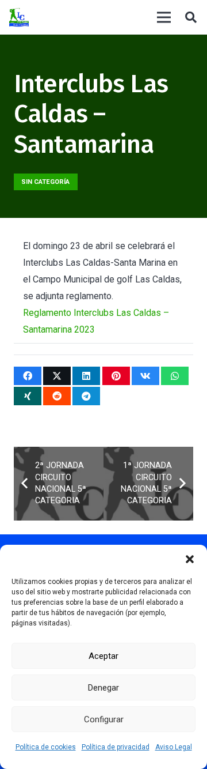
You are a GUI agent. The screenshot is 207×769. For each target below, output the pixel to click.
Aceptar (103, 656)
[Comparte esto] (27, 376)
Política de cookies (46, 747)
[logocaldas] (19, 17)
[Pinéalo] (116, 376)
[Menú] (164, 17)
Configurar (104, 719)
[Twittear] (57, 376)
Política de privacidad (116, 747)
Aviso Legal (173, 747)
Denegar (103, 688)
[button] (189, 559)
